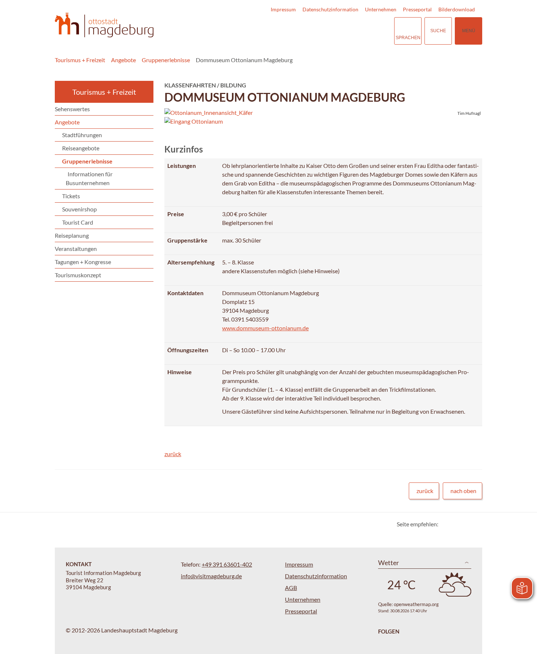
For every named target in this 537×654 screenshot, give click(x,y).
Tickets (71, 195)
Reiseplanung (72, 235)
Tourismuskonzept (78, 274)
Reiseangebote (80, 147)
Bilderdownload (456, 9)
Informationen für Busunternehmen (89, 178)
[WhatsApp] (474, 523)
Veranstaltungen (76, 248)
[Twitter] (447, 523)
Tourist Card (77, 222)
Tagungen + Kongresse (83, 261)
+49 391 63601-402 (227, 564)
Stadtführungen (82, 134)
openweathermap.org (416, 604)
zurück (172, 453)
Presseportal (417, 9)
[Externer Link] (343, 31)
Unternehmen (380, 9)
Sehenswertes (72, 108)
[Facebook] (456, 523)
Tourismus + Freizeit (80, 59)
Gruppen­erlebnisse (166, 59)
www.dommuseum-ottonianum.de (265, 327)
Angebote (123, 59)
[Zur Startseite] (104, 25)
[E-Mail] (465, 523)
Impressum (283, 9)
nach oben (463, 490)
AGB (291, 587)
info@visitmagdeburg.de (211, 575)
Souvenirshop (79, 209)
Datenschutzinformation (330, 9)
